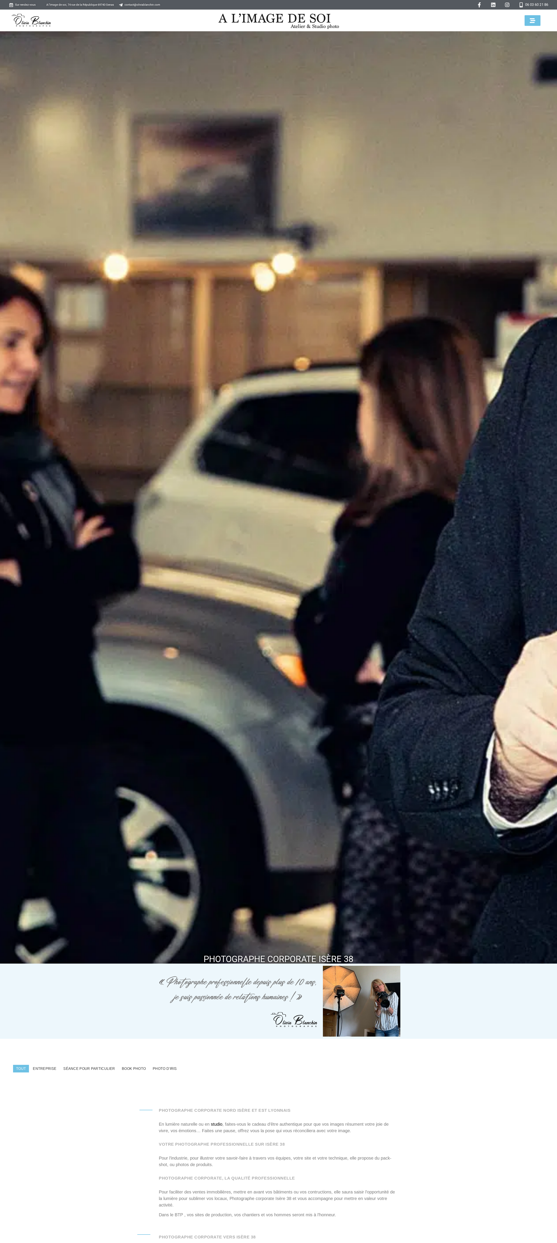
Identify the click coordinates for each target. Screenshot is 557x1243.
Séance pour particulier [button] (89, 1068)
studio (216, 1124)
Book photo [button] (134, 1068)
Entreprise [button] (44, 1068)
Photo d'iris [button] (165, 1068)
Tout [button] (21, 1068)
